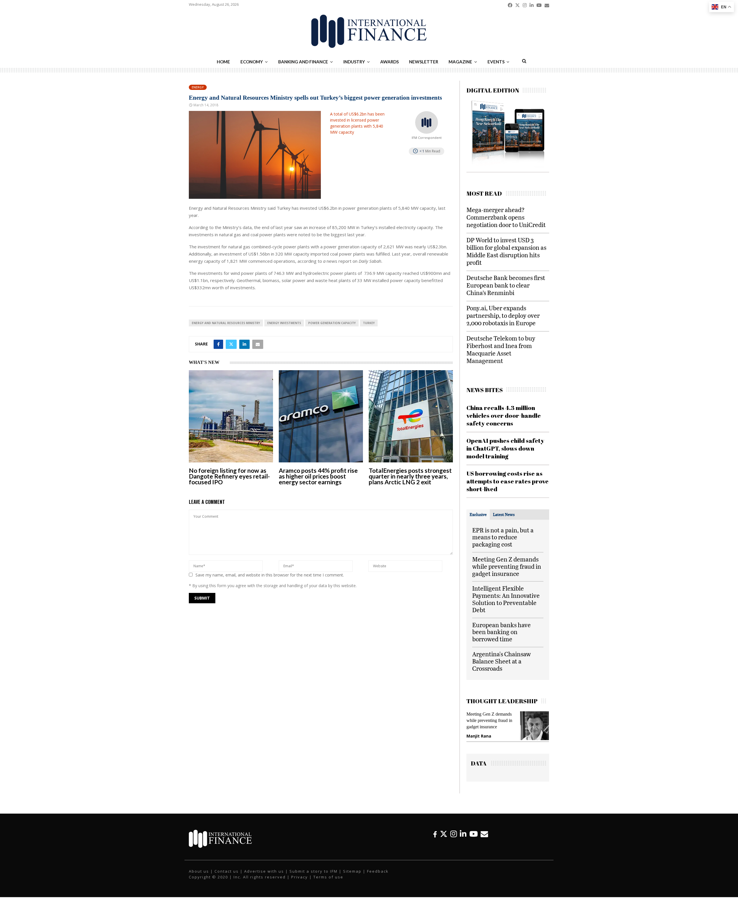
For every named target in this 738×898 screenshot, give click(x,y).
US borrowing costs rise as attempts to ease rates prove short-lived (507, 481)
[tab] (478, 514)
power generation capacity (332, 323)
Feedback (378, 871)
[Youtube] (473, 834)
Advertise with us (264, 871)
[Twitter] (443, 834)
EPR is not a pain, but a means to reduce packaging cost (503, 537)
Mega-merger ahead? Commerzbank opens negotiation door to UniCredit (506, 217)
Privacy (299, 877)
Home (223, 61)
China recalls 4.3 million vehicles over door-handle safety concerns (503, 416)
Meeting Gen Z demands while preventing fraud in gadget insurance (506, 566)
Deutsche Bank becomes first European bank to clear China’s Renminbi (505, 285)
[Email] (484, 834)
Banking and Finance (303, 61)
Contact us (226, 871)
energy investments (284, 323)
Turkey (369, 323)
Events (495, 61)
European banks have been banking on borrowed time (501, 632)
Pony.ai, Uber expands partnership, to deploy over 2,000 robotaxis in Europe (503, 315)
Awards (389, 61)
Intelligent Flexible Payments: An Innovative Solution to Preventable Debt (506, 599)
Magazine (460, 61)
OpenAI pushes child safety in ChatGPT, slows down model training (505, 448)
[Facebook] (435, 834)
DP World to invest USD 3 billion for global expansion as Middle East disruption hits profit (506, 251)
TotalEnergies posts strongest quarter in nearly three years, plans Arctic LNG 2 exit (410, 476)
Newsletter (423, 61)
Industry (354, 61)
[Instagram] (453, 834)
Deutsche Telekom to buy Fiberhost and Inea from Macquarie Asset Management (500, 349)
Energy (198, 87)
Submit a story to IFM (313, 871)
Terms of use (328, 877)
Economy (251, 61)
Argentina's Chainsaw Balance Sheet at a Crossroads (501, 661)
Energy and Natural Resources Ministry (226, 323)
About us (199, 871)
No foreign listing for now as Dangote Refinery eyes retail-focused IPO (229, 476)
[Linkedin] (463, 834)
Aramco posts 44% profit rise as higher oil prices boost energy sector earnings (318, 476)
